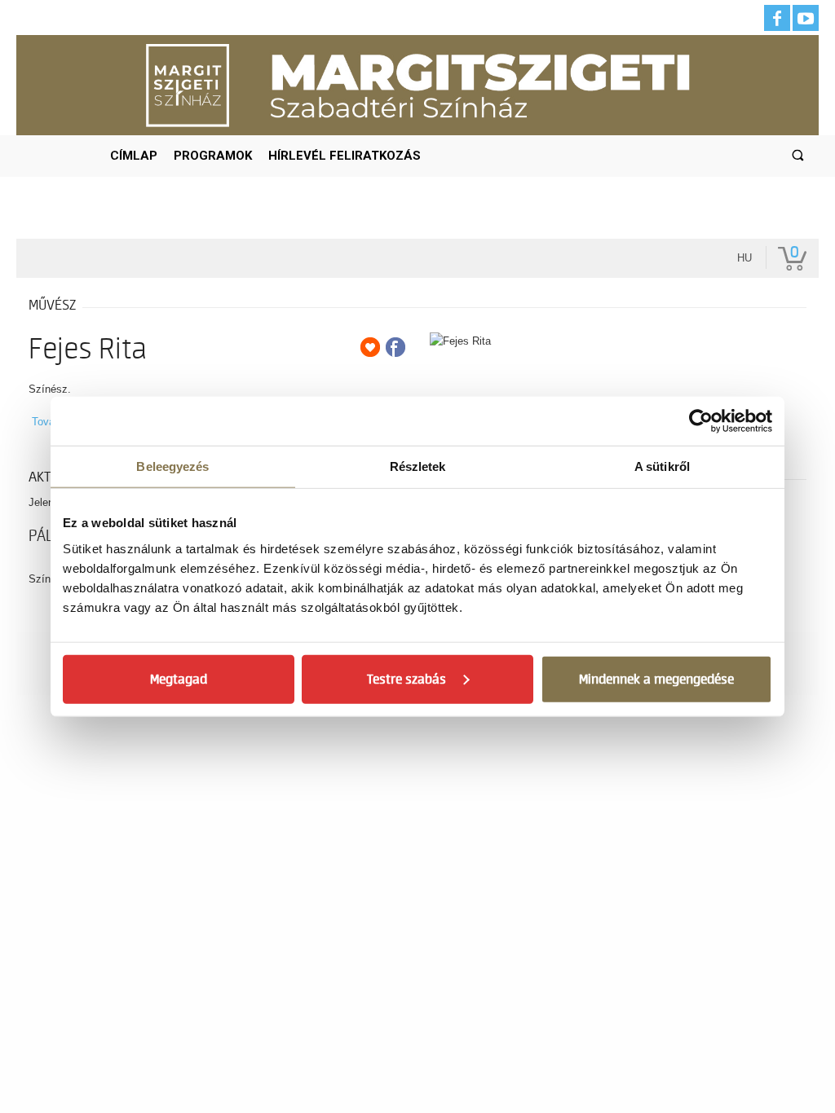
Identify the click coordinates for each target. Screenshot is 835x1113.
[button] (798, 156)
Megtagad (178, 678)
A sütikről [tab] (662, 466)
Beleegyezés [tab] (172, 466)
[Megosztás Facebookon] (395, 347)
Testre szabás (406, 678)
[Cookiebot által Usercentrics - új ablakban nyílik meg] (701, 421)
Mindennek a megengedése (656, 678)
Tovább (49, 422)
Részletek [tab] (418, 466)
